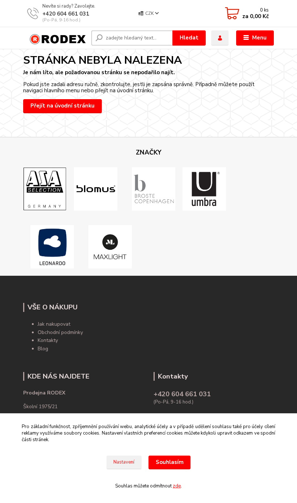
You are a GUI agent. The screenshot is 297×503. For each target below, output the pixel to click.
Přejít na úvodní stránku (62, 105)
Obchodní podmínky (60, 332)
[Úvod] (54, 37)
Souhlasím (170, 462)
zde (177, 486)
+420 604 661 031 (65, 13)
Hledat (189, 37)
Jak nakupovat (54, 324)
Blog (43, 348)
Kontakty (48, 340)
